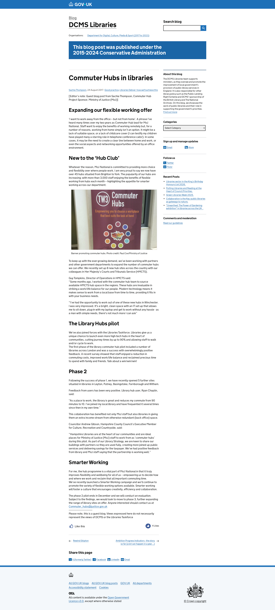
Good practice (112, 90)
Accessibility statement (82, 587)
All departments (142, 583)
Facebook (101, 559)
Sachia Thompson (77, 90)
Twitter (170, 162)
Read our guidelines (173, 223)
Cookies (104, 587)
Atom (191, 147)
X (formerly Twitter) (81, 559)
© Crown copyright (195, 601)
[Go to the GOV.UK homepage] (80, 4)
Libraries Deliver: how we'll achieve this (139, 90)
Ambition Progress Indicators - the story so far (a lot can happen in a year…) (135, 542)
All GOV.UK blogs (79, 583)
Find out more (170, 112)
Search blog (172, 21)
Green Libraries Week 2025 (179, 195)
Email (127, 559)
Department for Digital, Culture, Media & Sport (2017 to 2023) (118, 35)
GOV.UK (125, 583)
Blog (73, 17)
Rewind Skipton (81, 540)
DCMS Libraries (92, 24)
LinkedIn (115, 559)
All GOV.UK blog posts (105, 583)
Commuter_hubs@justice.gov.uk (88, 506)
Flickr (169, 166)
